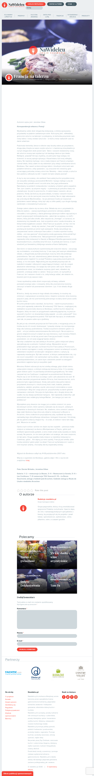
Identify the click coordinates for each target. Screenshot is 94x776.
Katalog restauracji (35, 4)
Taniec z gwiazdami (27, 559)
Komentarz (22, 608)
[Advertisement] (47, 102)
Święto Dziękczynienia (30, 583)
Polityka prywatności (12, 710)
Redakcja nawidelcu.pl (47, 499)
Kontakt (8, 699)
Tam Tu (55, 585)
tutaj (27, 460)
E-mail (20, 641)
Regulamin (9, 708)
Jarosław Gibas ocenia (68, 79)
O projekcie (9, 697)
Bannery (8, 719)
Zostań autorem (55, 4)
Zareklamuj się (10, 705)
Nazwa (20, 633)
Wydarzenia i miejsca (20, 79)
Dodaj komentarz (50, 79)
